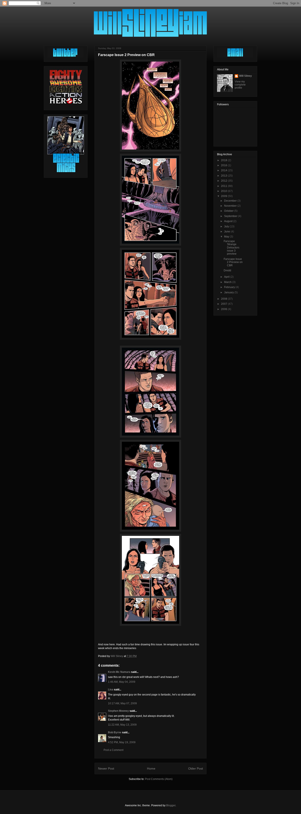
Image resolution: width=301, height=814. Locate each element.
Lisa (110, 689)
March (228, 282)
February (230, 287)
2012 (224, 180)
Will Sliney (245, 75)
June (227, 231)
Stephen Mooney (118, 710)
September (231, 216)
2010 (224, 191)
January (229, 292)
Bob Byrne (114, 732)
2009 (224, 196)
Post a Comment (113, 750)
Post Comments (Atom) (159, 779)
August (228, 221)
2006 (224, 309)
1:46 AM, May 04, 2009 (121, 681)
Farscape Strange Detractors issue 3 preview (231, 248)
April (227, 276)
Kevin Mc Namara (119, 671)
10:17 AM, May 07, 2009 (122, 703)
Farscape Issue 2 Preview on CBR (233, 262)
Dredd (227, 270)
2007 (224, 303)
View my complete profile (240, 84)
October (229, 210)
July (227, 226)
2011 (224, 186)
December (230, 200)
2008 (224, 298)
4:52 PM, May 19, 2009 (122, 742)
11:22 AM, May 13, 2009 (122, 724)
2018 (224, 160)
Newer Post (106, 768)
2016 (224, 165)
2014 (224, 170)
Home (151, 768)
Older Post (195, 768)
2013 (224, 175)
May (227, 236)
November (230, 205)
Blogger (170, 805)
